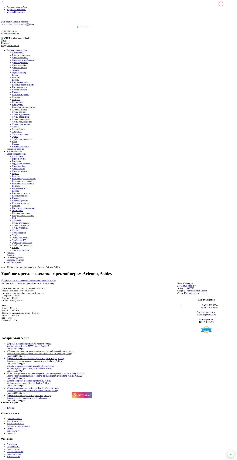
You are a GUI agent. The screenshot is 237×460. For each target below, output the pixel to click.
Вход (3, 45)
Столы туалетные (20, 228)
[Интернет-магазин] (14, 22)
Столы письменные (21, 119)
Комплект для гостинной (24, 178)
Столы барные (19, 112)
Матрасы (16, 99)
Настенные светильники (23, 208)
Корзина (5, 43)
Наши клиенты (14, 454)
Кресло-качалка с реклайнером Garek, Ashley (27, 398)
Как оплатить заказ (15, 423)
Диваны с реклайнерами (23, 60)
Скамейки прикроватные (24, 107)
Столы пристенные (21, 124)
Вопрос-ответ (13, 431)
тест (3, 267)
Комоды (16, 77)
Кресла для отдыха (21, 193)
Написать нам (13, 456)
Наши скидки (13, 449)
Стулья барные (19, 129)
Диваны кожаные (20, 57)
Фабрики (11, 408)
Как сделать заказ (15, 421)
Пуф (14, 218)
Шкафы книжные (20, 146)
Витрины (16, 161)
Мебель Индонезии (16, 12)
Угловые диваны (14, 151)
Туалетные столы (20, 134)
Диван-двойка (18, 166)
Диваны (10, 252)
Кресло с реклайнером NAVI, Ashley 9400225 (28, 346)
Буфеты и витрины (21, 55)
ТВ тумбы (17, 131)
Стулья (15, 127)
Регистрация (13, 45)
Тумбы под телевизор (22, 242)
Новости (11, 433)
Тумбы (15, 136)
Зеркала (15, 70)
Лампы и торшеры (20, 94)
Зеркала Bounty (19, 72)
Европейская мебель (16, 9)
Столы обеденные (20, 117)
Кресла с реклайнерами (23, 85)
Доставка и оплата (15, 260)
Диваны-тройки (19, 67)
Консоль (16, 186)
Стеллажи (16, 220)
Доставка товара (14, 418)
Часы (14, 141)
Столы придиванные (22, 122)
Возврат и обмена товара (18, 426)
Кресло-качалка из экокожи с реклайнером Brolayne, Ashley (34, 361)
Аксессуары (17, 53)
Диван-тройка (18, 168)
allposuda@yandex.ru (206, 315)
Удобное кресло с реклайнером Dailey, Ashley (28, 383)
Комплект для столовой (23, 183)
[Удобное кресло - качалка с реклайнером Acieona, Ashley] (28, 280)
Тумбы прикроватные (22, 139)
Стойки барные (19, 109)
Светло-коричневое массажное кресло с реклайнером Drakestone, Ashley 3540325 (44, 376)
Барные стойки (19, 159)
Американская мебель (17, 7)
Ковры (15, 75)
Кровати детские (20, 201)
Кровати (16, 92)
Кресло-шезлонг (19, 90)
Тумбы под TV (19, 240)
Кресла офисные (20, 82)
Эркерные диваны (15, 149)
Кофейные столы (20, 188)
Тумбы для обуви (20, 238)
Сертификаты (13, 446)
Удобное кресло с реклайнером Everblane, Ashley (29, 368)
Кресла (15, 80)
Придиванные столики (23, 215)
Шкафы (15, 144)
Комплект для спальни (22, 181)
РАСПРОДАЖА (14, 262)
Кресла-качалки (19, 87)
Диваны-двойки (19, 65)
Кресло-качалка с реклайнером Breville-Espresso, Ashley (32, 390)
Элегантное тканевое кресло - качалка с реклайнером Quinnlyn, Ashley (39, 353)
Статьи (10, 428)
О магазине (12, 444)
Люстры (16, 97)
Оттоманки (17, 102)
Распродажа (17, 104)
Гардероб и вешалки (21, 164)
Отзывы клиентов (15, 451)
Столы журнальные (21, 114)
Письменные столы (21, 213)
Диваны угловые (20, 62)
